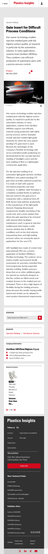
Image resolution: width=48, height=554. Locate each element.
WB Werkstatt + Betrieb (15, 498)
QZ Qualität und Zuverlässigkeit (18, 494)
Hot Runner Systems (31, 333)
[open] (29, 72)
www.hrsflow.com (16, 358)
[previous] (7, 410)
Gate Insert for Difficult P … (18, 318)
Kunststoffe (11, 482)
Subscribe (24, 466)
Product (9, 71)
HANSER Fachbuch (14, 516)
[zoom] (41, 106)
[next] (14, 410)
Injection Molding (13, 333)
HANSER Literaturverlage (16, 533)
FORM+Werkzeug (13, 486)
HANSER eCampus (14, 529)
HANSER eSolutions (14, 524)
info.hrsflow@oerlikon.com (19, 355)
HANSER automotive (14, 490)
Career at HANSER (13, 512)
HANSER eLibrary (13, 520)
